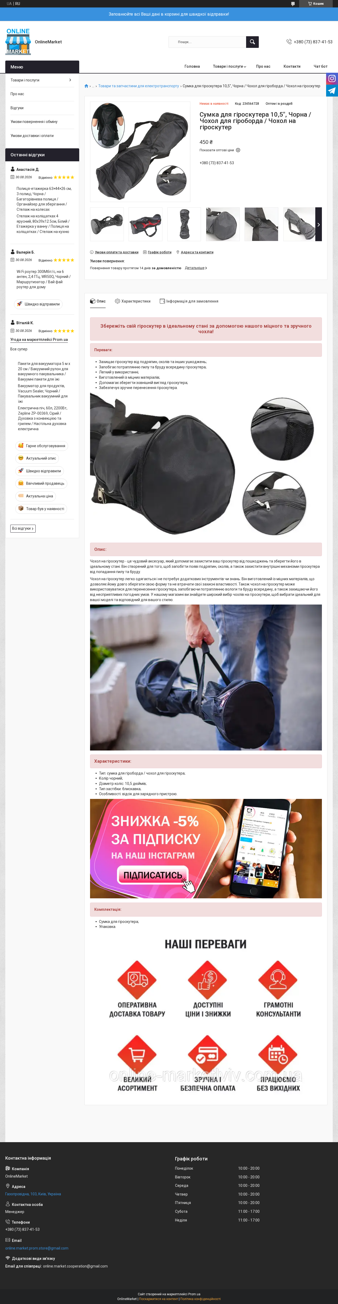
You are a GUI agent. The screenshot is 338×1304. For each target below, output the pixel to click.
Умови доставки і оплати (32, 136)
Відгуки (17, 108)
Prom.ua (194, 1294)
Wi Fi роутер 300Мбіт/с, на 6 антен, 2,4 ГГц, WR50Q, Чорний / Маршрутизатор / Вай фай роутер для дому (44, 279)
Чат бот (320, 66)
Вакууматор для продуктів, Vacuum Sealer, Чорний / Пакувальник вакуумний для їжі (43, 394)
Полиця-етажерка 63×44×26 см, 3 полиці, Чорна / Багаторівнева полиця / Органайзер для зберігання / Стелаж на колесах (44, 198)
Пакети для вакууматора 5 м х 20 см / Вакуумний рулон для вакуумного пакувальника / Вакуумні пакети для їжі (44, 371)
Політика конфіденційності (200, 1299)
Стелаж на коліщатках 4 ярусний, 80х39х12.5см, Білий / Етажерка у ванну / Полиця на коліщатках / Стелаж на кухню (43, 224)
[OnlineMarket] (18, 42)
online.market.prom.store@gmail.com (36, 1248)
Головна (192, 66)
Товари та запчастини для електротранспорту (138, 86)
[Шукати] (252, 42)
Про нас (263, 66)
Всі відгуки (21, 528)
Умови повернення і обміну (34, 122)
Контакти (292, 66)
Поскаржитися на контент (158, 1299)
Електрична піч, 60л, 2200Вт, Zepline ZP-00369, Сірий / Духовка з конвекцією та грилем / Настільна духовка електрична (42, 418)
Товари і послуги (228, 66)
